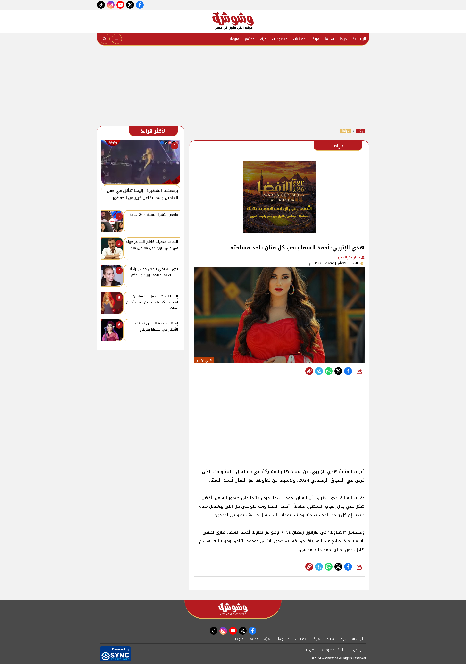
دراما (343, 39)
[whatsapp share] (329, 371)
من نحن (358, 650)
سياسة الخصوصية (334, 650)
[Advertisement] (233, 87)
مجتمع (249, 39)
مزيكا (315, 39)
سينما (329, 39)
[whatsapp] (309, 371)
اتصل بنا (310, 650)
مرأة (263, 39)
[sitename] (233, 609)
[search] (105, 39)
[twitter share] (338, 371)
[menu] (117, 39)
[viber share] (319, 371)
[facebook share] (348, 371)
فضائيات (299, 39)
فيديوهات (279, 39)
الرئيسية (359, 39)
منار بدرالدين (349, 257)
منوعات (233, 39)
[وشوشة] (233, 21)
